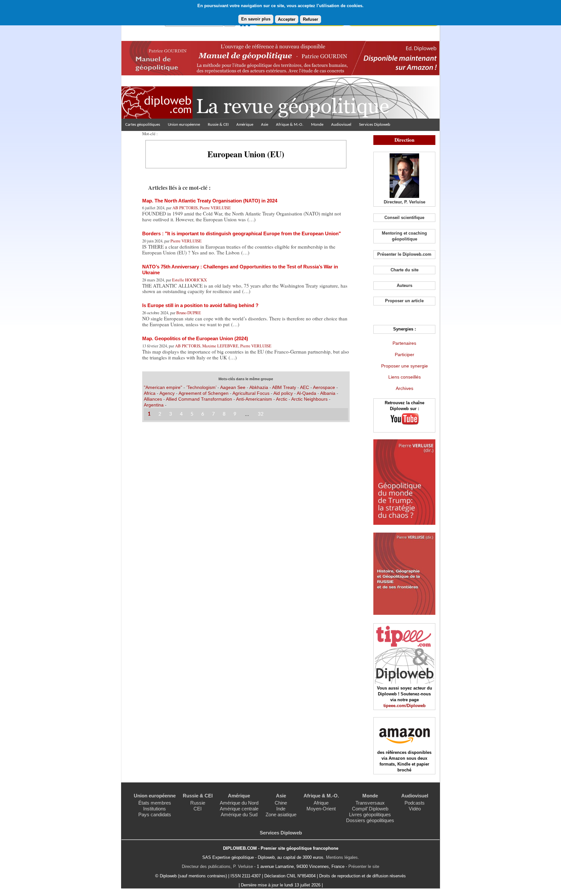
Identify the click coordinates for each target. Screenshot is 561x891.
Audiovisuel (341, 125)
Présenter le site (363, 866)
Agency (167, 393)
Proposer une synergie (404, 365)
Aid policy (283, 393)
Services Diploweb (374, 125)
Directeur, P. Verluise (404, 202)
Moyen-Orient (321, 808)
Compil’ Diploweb (370, 808)
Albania (327, 393)
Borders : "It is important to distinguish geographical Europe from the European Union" (241, 233)
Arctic (281, 399)
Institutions (154, 808)
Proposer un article (404, 300)
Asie (264, 125)
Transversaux (370, 803)
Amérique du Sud (239, 814)
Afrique (321, 803)
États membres (154, 803)
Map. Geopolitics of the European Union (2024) (195, 338)
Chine (281, 803)
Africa (150, 393)
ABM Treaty (284, 387)
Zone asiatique (281, 814)
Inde (280, 808)
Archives (404, 388)
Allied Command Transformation (199, 399)
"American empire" (163, 387)
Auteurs (404, 285)
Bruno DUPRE (188, 313)
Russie (197, 803)
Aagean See (232, 387)
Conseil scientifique (404, 217)
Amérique (244, 125)
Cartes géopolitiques (142, 125)
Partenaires (404, 343)
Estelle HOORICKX (189, 280)
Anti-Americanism (254, 399)
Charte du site (404, 269)
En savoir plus (255, 19)
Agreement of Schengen (204, 393)
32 (261, 414)
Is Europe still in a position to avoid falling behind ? (200, 305)
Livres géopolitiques (370, 814)
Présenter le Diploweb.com (404, 254)
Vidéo (415, 808)
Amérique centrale (239, 808)
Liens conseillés (404, 377)
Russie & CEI (218, 125)
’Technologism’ (201, 387)
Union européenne (184, 125)
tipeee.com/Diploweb (404, 705)
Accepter (286, 19)
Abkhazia (258, 387)
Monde (317, 125)
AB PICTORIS (185, 208)
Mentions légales (342, 857)
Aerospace (324, 387)
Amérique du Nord (239, 803)
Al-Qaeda (306, 393)
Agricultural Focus (251, 393)
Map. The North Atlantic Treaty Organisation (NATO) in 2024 (209, 200)
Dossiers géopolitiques (370, 820)
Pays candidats (154, 814)
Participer (404, 354)
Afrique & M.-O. (289, 125)
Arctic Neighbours (309, 399)
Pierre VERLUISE (215, 208)
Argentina (154, 404)
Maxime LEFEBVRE (220, 346)
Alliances (153, 399)
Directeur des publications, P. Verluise (217, 866)
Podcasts (415, 803)
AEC (304, 387)
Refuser (310, 19)
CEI (197, 808)
